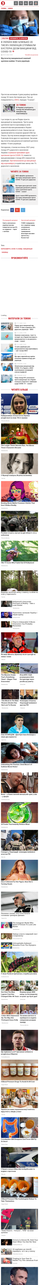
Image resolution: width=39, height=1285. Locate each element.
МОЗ (17, 100)
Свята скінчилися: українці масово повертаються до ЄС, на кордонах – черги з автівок (10, 227)
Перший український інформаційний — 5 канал (3, 3)
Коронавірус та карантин (18, 38)
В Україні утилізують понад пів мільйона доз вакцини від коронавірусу (26, 110)
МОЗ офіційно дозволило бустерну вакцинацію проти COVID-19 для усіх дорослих (26, 178)
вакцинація (27, 249)
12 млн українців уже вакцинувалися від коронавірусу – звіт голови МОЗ (26, 349)
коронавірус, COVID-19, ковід (11, 249)
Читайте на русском (31, 54)
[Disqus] (19, 289)
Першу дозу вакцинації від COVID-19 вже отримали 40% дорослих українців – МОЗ (25, 327)
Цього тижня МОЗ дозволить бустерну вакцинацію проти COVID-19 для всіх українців (26, 197)
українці (5, 252)
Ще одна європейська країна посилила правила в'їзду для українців (25, 358)
